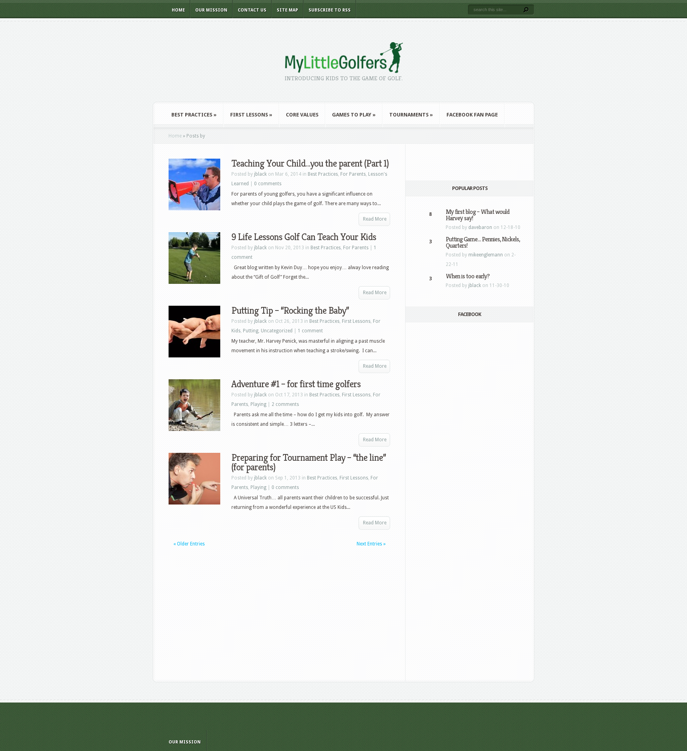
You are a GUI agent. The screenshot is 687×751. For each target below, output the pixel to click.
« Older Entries (189, 544)
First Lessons (251, 115)
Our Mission (211, 10)
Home (178, 10)
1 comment (310, 331)
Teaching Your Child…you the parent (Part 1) (310, 163)
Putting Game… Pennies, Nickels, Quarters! (483, 242)
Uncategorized (277, 331)
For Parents (353, 174)
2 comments (285, 404)
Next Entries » (371, 544)
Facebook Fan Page (472, 115)
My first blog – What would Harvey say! (477, 215)
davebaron (480, 227)
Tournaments (411, 115)
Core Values (302, 115)
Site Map (287, 10)
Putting (250, 331)
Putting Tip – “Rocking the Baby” (290, 310)
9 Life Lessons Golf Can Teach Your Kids (303, 237)
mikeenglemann (485, 255)
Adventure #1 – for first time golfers (296, 384)
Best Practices (194, 115)
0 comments (267, 183)
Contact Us (252, 10)
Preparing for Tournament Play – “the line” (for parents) (308, 462)
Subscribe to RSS (330, 10)
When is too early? (467, 276)
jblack (260, 174)
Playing (258, 404)
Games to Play (354, 115)
